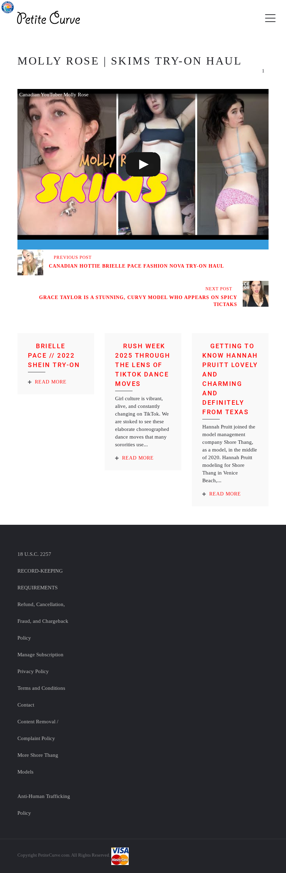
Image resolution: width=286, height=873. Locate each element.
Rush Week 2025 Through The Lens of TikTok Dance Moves (142, 364)
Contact (25, 705)
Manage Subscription (40, 654)
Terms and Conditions (41, 688)
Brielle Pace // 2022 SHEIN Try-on (54, 355)
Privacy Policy (33, 671)
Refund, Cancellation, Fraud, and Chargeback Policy (42, 621)
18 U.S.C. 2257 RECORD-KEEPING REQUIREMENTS (40, 570)
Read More (51, 382)
